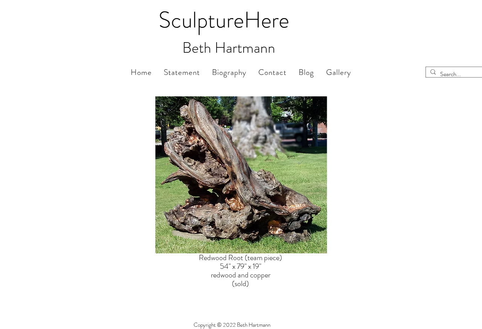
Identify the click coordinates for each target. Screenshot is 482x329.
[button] (338, 72)
